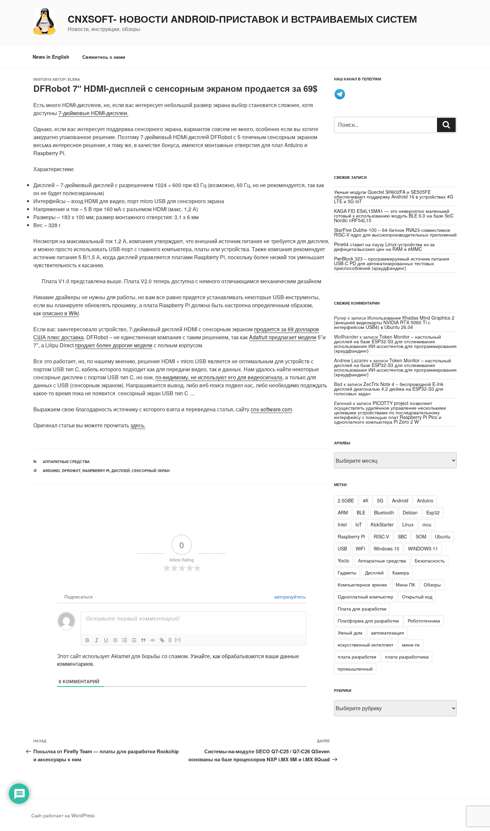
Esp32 (433, 512)
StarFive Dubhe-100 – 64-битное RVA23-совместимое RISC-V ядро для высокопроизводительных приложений (395, 232)
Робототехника (424, 620)
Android (400, 500)
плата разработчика (407, 656)
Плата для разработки (362, 608)
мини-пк (411, 644)
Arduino (51, 470)
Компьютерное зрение (362, 584)
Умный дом (350, 632)
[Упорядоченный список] (124, 640)
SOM (421, 536)
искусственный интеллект (365, 644)
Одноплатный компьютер (365, 596)
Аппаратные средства (66, 461)
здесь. (137, 425)
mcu (426, 524)
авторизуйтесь (289, 596)
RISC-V (381, 536)
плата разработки (357, 656)
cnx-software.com (271, 409)
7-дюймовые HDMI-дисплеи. (93, 113)
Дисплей (120, 470)
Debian (410, 512)
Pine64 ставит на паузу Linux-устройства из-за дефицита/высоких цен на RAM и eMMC (384, 246)
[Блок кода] (152, 640)
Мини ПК (405, 584)
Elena (74, 79)
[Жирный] (87, 640)
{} (170, 639)
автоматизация (387, 632)
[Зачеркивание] (115, 640)
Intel (342, 524)
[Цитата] (143, 640)
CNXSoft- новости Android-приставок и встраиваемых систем (242, 19)
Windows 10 (386, 548)
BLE (361, 512)
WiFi (360, 548)
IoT (358, 524)
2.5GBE (346, 500)
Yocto (343, 560)
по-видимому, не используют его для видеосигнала (218, 377)
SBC (402, 536)
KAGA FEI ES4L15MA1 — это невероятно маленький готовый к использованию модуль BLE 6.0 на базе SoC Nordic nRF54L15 (394, 215)
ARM (343, 512)
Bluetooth (384, 512)
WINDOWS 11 (423, 548)
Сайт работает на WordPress (63, 815)
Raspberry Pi (95, 470)
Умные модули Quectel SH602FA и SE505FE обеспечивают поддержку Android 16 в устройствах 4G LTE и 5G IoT (393, 196)
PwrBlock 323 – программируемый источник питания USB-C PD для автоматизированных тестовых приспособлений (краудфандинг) (391, 263)
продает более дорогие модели (113, 345)
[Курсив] (96, 640)
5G (380, 500)
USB (342, 548)
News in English (51, 56)
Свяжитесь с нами (103, 56)
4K (365, 500)
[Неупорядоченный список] (134, 640)
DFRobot (71, 470)
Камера (400, 572)
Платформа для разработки (368, 620)
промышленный (355, 668)
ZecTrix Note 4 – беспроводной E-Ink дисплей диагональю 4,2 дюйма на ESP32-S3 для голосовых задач (388, 389)
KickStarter (382, 524)
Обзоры (432, 584)
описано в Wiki (60, 313)
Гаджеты (347, 572)
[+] (177, 639)
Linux (408, 524)
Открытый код (417, 596)
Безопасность (430, 560)
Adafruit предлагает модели (282, 337)
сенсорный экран (151, 470)
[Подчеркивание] (106, 640)
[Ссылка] (162, 640)
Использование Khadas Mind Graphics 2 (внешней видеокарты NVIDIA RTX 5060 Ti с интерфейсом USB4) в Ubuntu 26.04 (394, 322)
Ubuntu (442, 536)
